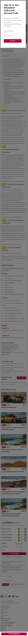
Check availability (14, 634)
